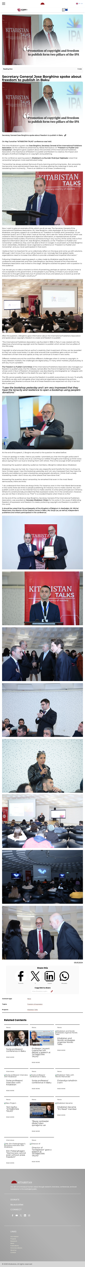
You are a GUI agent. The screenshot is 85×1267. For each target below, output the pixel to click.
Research (13, 1241)
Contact (13, 1252)
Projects (13, 1239)
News (12, 1243)
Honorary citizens (16, 1248)
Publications (14, 1246)
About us (13, 1250)
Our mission (14, 1236)
